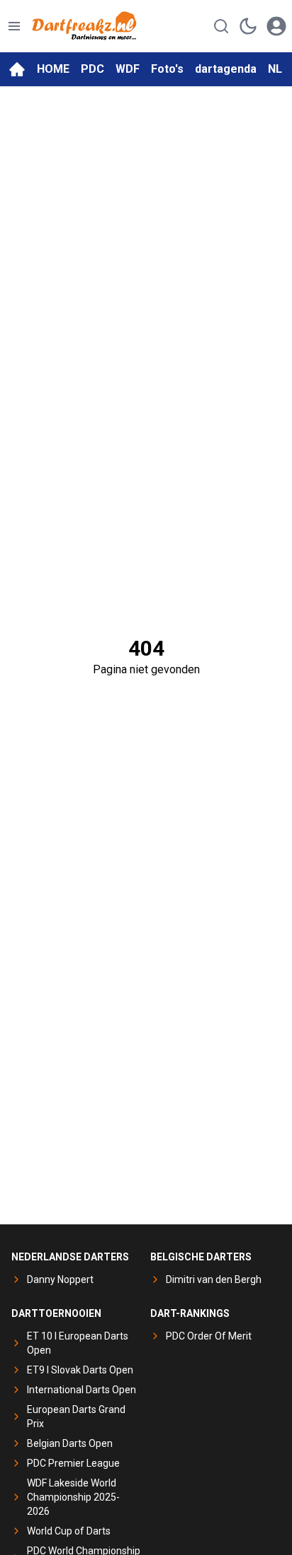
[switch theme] (248, 26)
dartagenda (226, 69)
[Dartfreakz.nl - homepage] (84, 26)
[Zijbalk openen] (14, 26)
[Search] (221, 26)
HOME (53, 69)
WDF (128, 69)
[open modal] (276, 26)
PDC (92, 69)
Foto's (167, 69)
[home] (17, 69)
